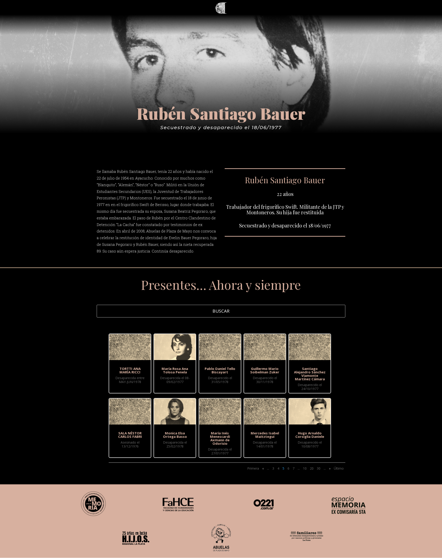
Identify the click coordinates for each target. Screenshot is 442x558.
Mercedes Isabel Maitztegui (265, 435)
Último (339, 468)
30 (318, 468)
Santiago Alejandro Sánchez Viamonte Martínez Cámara (310, 373)
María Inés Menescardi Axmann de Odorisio (220, 438)
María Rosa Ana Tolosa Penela (175, 370)
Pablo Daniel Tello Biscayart (220, 370)
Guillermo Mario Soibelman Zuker (264, 370)
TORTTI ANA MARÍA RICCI (130, 370)
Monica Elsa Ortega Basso (175, 435)
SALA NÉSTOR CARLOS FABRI (130, 435)
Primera (253, 468)
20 (312, 468)
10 (305, 468)
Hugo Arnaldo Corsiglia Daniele (309, 435)
